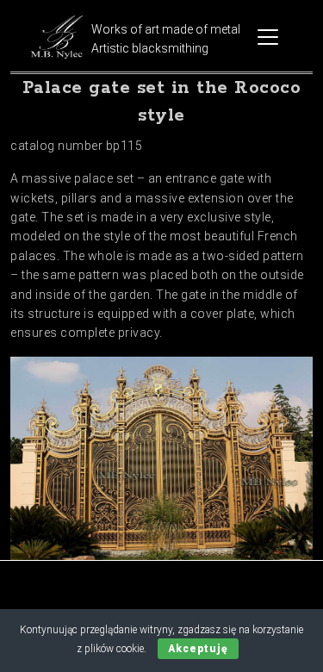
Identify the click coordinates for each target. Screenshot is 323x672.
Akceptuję (198, 649)
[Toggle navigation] (268, 37)
